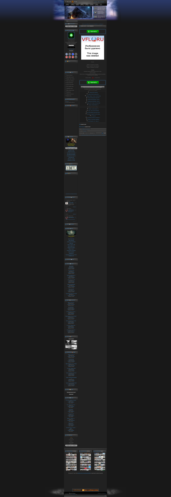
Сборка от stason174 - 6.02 (71, 302)
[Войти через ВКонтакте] (68, 47)
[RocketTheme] (72, 493)
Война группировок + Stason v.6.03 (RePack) (71, 316)
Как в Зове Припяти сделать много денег (93, 112)
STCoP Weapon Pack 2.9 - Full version (71, 311)
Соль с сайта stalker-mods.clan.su (71, 404)
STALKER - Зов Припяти (71, 272)
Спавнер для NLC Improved (93, 92)
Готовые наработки (71, 251)
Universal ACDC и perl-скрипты (71, 250)
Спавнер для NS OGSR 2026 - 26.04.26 (93, 99)
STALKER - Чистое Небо (71, 281)
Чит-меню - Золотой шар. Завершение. (93, 119)
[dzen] (76, 55)
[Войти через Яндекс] (71, 47)
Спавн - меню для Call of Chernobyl (93, 110)
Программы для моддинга (71, 247)
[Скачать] (93, 33)
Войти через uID (71, 45)
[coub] (73, 55)
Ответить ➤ (74, 206)
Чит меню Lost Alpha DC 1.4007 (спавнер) (93, 114)
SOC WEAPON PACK (71, 307)
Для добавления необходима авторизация (71, 193)
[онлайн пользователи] (71, 437)
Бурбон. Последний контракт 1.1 (71, 275)
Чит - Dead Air (93, 115)
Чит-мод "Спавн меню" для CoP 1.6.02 (71, 320)
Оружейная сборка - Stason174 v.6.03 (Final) (71, 201)
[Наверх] (105, 495)
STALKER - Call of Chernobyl (71, 290)
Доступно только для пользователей (70, 211)
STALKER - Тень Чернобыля (71, 277)
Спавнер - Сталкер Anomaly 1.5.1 (93, 108)
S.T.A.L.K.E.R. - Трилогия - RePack (71, 325)
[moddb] (69, 58)
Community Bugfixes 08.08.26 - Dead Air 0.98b (71, 293)
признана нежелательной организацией (84, 473)
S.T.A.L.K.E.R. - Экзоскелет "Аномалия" (71, 400)
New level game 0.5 (71, 409)
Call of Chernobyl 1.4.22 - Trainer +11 (93, 121)
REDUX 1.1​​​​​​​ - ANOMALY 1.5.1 (71, 418)
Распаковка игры (71, 253)
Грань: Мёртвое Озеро (71, 270)
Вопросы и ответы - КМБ (71, 244)
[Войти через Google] (72, 47)
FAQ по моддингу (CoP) (71, 246)
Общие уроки (71, 243)
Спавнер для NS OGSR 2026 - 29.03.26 (93, 101)
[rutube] (69, 55)
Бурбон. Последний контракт (71, 284)
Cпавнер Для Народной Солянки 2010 (93, 97)
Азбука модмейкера (71, 240)
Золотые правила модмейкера (71, 241)
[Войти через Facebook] (69, 47)
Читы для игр (67, 101)
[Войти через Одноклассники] (74, 47)
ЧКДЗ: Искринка (69, 208)
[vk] (66, 55)
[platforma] (76, 58)
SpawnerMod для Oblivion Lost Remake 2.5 (93, 117)
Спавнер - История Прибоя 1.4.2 (93, 104)
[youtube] (66, 58)
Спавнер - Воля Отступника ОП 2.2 (93, 94)
